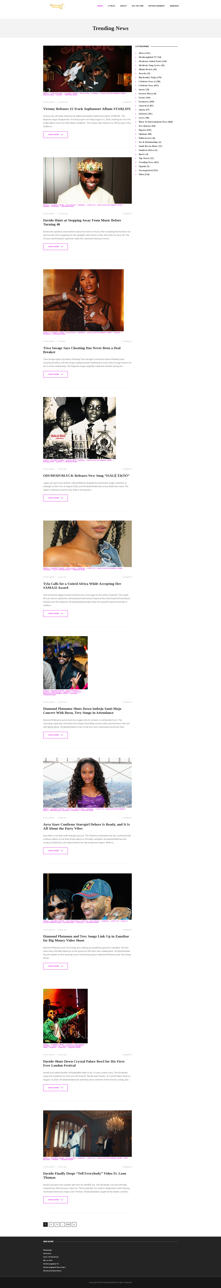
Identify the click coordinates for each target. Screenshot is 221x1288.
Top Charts (144, 158)
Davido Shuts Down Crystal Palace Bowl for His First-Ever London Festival (84, 1063)
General (95, 93)
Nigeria (59, 95)
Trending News (70, 95)
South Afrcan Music (61, 569)
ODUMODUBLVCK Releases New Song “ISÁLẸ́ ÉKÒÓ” (86, 475)
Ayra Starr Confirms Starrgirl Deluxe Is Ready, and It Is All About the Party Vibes (86, 826)
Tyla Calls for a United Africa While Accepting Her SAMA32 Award (82, 586)
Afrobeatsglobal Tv (51, 1264)
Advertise (47, 1253)
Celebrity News (71, 93)
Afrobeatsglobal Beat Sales (54, 1267)
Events (69, 809)
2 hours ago (63, 102)
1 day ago (61, 341)
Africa (46, 93)
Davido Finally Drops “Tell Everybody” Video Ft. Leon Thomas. (84, 1175)
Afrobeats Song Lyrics (149, 65)
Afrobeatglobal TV (148, 57)
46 (69, 1223)
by (49, 102)
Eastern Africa (72, 690)
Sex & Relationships (148, 142)
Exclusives (84, 93)
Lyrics (142, 118)
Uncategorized (146, 170)
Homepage (47, 1250)
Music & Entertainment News (113, 93)
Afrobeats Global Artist (150, 61)
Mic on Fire (48, 1260)
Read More (53, 136)
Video (141, 174)
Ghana (142, 110)
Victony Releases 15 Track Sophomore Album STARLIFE (87, 109)
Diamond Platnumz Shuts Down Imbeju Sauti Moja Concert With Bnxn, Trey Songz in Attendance (82, 711)
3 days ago (62, 818)
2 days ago (62, 469)
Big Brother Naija (147, 77)
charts (142, 89)
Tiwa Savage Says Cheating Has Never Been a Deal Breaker (82, 350)
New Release (55, 810)
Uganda (142, 166)
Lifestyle (91, 205)
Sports (142, 154)
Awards (142, 73)
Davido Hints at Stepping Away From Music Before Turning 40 (82, 222)
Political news (145, 138)
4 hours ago (63, 214)
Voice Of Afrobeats (51, 1257)
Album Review (56, 93)
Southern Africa (146, 150)
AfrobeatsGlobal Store (52, 1271)
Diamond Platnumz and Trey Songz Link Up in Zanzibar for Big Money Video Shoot (86, 938)
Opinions (55, 206)
